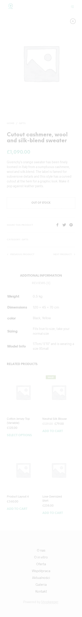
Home (10, 123)
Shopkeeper (49, 602)
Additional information (41, 275)
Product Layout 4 (18, 496)
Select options (19, 435)
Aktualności (41, 578)
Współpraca (41, 571)
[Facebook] (59, 225)
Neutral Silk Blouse (54, 418)
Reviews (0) (41, 283)
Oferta (41, 564)
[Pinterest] (72, 225)
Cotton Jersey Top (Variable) (18, 421)
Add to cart (52, 431)
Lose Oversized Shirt (52, 498)
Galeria (41, 584)
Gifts (22, 123)
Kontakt (41, 591)
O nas (41, 550)
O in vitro (41, 557)
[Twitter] (65, 225)
